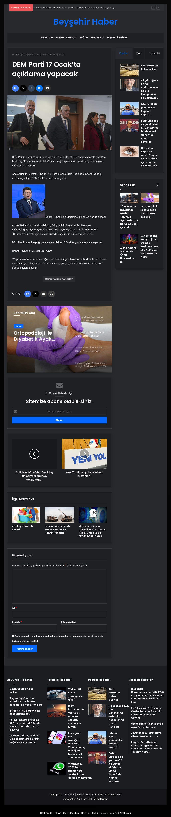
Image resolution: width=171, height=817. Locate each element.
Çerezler (85, 813)
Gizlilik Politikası (71, 813)
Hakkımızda (46, 813)
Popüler (124, 53)
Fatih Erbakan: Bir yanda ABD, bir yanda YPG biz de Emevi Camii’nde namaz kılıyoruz (150, 131)
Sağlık (84, 37)
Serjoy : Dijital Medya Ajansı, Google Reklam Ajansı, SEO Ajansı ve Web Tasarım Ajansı (149, 246)
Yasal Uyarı (125, 813)
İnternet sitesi (68, 622)
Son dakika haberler (60, 279)
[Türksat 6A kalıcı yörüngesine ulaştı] (56, 693)
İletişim (122, 37)
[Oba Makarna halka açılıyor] (129, 70)
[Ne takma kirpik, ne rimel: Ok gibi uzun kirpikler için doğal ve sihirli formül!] (129, 151)
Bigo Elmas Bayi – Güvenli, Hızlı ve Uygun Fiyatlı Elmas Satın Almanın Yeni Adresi (92, 531)
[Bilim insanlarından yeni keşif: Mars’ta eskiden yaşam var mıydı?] (56, 710)
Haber (60, 37)
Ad (14, 607)
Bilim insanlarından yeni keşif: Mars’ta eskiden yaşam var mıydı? (76, 716)
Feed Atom (103, 794)
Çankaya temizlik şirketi (22, 528)
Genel (18, 326)
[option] (59, 339)
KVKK (95, 813)
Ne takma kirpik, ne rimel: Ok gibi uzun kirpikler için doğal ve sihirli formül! (149, 156)
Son (139, 53)
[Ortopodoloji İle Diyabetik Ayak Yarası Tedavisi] (150, 198)
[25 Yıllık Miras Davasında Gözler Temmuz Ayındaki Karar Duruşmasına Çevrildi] (129, 198)
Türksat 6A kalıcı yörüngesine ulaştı (75, 694)
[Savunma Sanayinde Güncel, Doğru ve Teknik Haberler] (59, 515)
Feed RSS (91, 794)
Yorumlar (154, 53)
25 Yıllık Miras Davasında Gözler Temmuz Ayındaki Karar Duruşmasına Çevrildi (74, 7)
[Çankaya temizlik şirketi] (26, 515)
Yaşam (110, 37)
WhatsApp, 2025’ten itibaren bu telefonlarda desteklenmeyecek (80, 770)
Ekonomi (71, 37)
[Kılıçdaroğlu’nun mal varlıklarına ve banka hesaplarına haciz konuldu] (129, 85)
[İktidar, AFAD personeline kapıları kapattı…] (129, 108)
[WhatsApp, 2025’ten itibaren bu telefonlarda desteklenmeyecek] (56, 768)
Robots (80, 794)
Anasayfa (47, 37)
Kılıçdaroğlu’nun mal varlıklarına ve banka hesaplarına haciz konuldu (119, 716)
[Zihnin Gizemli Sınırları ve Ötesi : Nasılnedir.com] (129, 239)
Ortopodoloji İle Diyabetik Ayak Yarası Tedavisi (33, 336)
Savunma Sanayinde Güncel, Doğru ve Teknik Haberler (57, 529)
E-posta (17, 622)
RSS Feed (70, 794)
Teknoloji (97, 37)
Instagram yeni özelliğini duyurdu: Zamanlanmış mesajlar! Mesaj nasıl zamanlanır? (76, 745)
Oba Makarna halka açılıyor (149, 67)
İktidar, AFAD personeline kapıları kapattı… (149, 109)
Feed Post (116, 794)
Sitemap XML (56, 794)
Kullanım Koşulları (108, 813)
